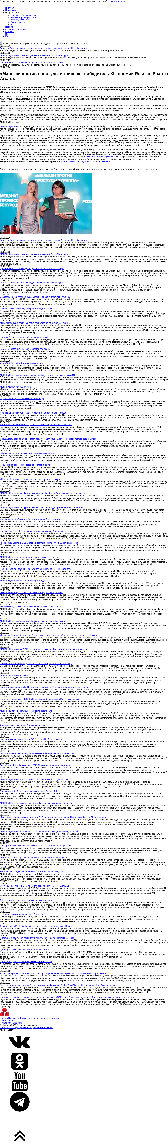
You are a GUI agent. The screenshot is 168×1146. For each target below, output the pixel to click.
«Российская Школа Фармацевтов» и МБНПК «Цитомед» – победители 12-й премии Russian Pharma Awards (53, 817)
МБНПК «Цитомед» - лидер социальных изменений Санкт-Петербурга (34, 55)
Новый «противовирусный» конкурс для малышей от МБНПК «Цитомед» (35, 569)
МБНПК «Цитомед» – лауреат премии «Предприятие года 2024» (31, 592)
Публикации (14, 1018)
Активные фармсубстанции (23, 17)
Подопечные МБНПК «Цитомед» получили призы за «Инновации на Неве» (36, 531)
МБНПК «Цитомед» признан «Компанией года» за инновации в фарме (34, 779)
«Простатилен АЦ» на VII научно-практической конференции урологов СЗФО (37, 753)
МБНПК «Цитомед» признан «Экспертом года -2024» (26, 581)
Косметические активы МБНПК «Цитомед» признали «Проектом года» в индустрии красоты (45, 687)
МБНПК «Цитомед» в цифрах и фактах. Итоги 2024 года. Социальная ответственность (42, 493)
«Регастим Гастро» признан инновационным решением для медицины (34, 857)
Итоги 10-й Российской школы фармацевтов (21, 363)
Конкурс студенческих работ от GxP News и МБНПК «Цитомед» (31, 739)
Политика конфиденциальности (15, 1027)
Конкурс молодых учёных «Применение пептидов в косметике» (31, 607)
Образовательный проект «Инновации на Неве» (23, 725)
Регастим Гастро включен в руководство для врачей (25, 349)
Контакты (9, 31)
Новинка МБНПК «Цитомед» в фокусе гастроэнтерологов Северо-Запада (36, 663)
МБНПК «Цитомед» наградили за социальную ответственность (30, 557)
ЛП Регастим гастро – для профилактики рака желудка (26, 900)
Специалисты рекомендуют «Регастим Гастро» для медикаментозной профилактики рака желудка (48, 439)
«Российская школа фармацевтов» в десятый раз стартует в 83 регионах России (39, 543)
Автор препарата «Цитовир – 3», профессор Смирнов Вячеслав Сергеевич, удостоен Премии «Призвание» (53, 973)
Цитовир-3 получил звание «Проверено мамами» (24, 337)
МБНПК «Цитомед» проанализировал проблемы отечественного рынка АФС (37, 375)
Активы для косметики (21, 20)
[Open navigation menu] (1, 41)
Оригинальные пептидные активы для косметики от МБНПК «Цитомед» (35, 886)
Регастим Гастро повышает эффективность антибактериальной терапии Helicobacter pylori (44, 48)
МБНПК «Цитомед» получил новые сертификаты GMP (26, 711)
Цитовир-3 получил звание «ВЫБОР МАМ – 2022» (24, 950)
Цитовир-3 (87, 161)
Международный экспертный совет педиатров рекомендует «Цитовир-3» (35, 323)
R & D (13, 24)
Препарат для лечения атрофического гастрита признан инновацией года (36, 846)
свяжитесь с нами (120, 1)
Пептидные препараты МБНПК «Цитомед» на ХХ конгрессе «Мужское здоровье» (40, 699)
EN (6, 36)
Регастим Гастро (71, 161)
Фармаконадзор (27, 1018)
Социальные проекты (15, 29)
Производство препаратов (23, 15)
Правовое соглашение (11, 1023)
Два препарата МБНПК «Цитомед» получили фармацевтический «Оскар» (36, 926)
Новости (9, 27)
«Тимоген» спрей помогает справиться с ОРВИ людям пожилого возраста (36, 425)
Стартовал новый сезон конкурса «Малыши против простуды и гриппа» (35, 297)
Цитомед (9, 8)
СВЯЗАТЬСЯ (6, 1020)
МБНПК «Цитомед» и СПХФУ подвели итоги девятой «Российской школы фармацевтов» (43, 649)
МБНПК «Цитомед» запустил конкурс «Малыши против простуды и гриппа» (37, 803)
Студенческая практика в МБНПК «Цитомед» (22, 399)
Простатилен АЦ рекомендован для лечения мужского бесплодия (32, 62)
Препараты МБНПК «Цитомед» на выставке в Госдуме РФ (28, 791)
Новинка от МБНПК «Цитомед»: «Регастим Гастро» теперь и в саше (33, 413)
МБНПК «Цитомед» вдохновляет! (16, 387)
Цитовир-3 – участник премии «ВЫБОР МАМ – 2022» (26, 961)
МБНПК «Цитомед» (9, 126)
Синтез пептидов (18, 22)
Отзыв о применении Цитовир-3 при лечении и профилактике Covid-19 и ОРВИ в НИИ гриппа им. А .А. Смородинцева (58, 985)
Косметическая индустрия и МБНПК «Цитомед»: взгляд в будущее (32, 872)
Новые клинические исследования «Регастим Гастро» (26, 465)
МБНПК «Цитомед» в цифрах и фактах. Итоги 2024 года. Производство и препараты (41, 507)
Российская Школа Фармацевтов (101, 157)
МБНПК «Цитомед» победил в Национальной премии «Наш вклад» (33, 621)
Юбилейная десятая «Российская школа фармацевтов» (27, 453)
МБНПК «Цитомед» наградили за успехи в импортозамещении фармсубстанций (39, 831)
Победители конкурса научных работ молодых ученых (26, 309)
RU (6, 34)
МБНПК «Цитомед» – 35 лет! (14, 675)
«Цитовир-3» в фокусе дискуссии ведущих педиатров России (30, 479)
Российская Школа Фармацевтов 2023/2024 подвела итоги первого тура (35, 765)
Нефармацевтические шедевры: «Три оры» (21, 914)
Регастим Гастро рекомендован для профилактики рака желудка (31, 283)
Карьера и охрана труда (47, 1018)
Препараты (10, 10)
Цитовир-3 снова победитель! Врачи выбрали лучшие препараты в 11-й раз (37, 938)
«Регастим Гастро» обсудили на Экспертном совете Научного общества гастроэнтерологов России (48, 635)
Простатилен (103, 161)
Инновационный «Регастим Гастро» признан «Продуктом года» (31, 519)
